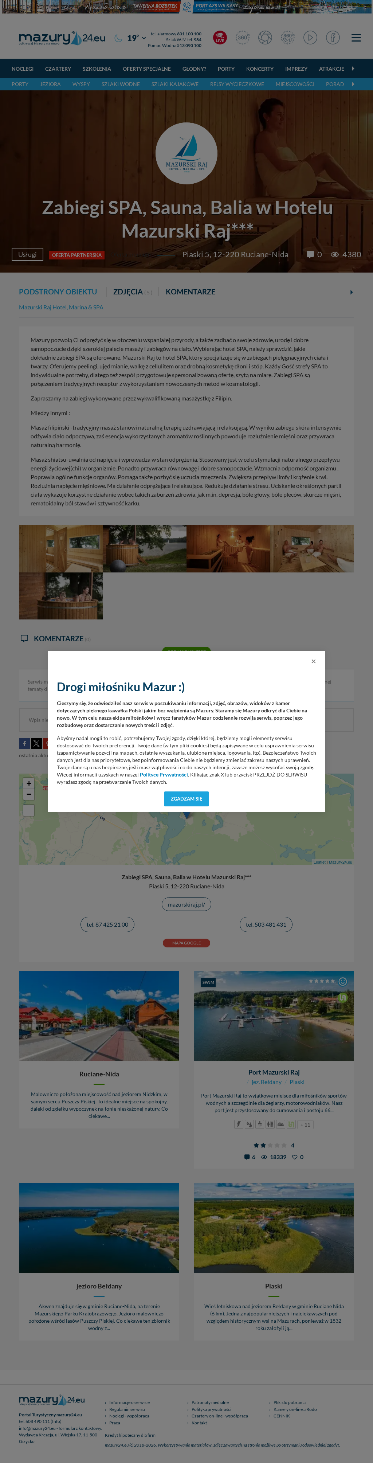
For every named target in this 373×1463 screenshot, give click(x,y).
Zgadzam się (187, 799)
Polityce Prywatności (164, 775)
